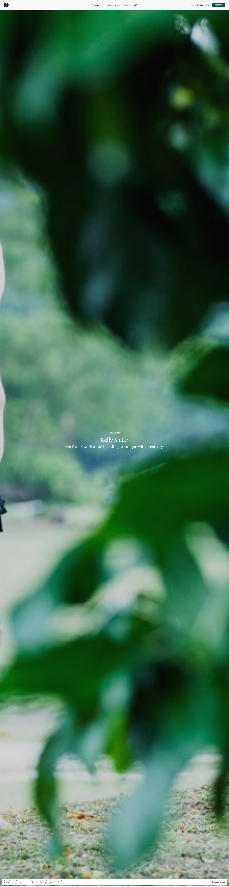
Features (127, 5)
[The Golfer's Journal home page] (6, 6)
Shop (109, 5)
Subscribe (218, 5)
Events (117, 5)
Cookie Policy (49, 883)
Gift (135, 5)
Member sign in (202, 5)
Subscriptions (97, 5)
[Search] (192, 5)
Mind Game (114, 432)
